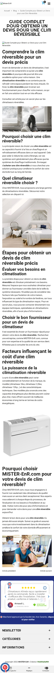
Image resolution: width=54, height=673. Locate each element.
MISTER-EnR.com (32, 338)
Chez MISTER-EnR (10, 188)
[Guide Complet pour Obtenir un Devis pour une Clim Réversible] (27, 44)
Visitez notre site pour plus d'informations (26, 506)
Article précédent (9, 571)
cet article (16, 99)
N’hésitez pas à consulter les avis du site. (21, 345)
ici (23, 194)
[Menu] (49, 3)
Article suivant (46, 571)
